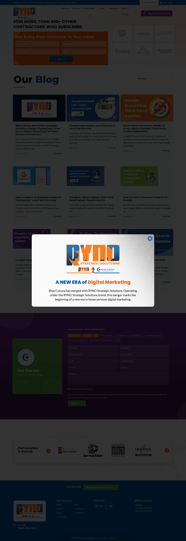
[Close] (150, 238)
